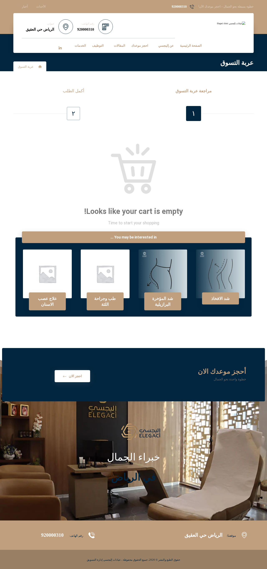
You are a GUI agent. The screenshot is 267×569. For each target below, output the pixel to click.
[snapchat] (25, 45)
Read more (223, 284)
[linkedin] (60, 48)
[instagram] (34, 45)
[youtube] (43, 45)
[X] (51, 45)
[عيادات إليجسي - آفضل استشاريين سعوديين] (223, 23)
